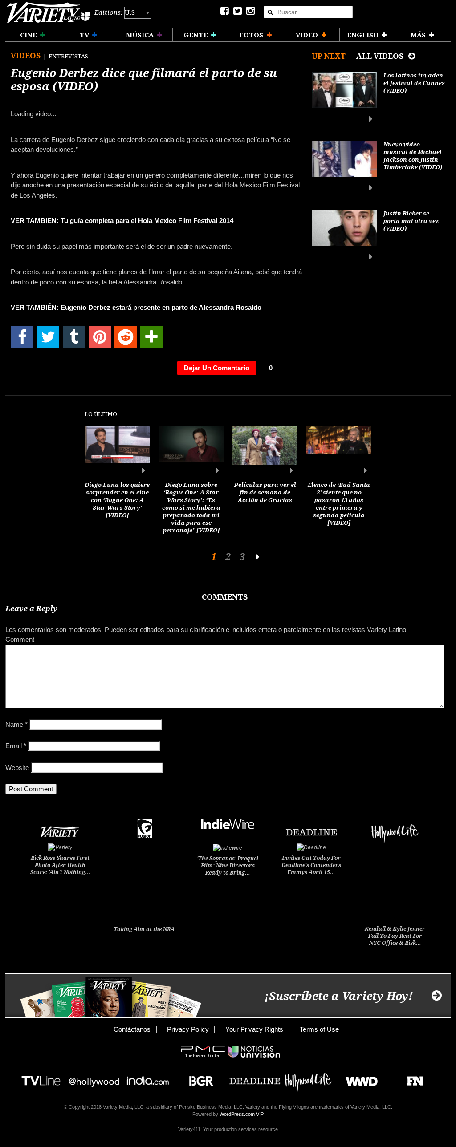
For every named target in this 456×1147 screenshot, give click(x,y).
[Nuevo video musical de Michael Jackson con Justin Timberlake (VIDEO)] (344, 166)
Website (17, 767)
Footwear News (411, 1078)
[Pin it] (100, 337)
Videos (26, 55)
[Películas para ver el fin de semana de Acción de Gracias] (264, 450)
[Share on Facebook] (22, 337)
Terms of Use (319, 1029)
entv (94, 1078)
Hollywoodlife (308, 1078)
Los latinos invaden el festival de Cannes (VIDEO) (414, 83)
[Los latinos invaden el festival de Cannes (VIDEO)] (344, 97)
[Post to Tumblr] (74, 337)
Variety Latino (48, 13)
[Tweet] (48, 337)
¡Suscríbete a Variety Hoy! (339, 996)
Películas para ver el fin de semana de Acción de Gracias (265, 492)
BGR (198, 1078)
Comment (19, 639)
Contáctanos (132, 1029)
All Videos (380, 56)
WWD (358, 1078)
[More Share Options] (151, 337)
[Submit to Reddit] (125, 337)
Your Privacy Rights (254, 1029)
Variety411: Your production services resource (228, 1129)
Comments (225, 596)
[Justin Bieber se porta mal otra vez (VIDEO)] (344, 235)
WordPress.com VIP (242, 1114)
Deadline (254, 1078)
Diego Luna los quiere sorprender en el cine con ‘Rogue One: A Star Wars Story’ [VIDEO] (117, 500)
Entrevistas (68, 56)
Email (15, 746)
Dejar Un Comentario (216, 368)
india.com (148, 1078)
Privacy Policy (188, 1029)
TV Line (41, 1078)
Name (16, 724)
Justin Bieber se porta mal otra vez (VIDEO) (411, 221)
